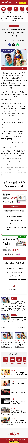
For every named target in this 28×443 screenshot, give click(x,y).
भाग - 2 (14, 315)
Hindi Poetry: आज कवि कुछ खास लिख (18, 402)
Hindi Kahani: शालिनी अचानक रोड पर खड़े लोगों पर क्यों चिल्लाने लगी (13, 422)
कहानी (9, 17)
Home (3, 17)
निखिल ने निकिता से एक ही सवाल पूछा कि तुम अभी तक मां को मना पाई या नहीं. (13, 319)
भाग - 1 (14, 298)
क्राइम (13, 381)
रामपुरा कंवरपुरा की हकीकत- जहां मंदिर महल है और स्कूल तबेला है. (13, 412)
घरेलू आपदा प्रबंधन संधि (18, 392)
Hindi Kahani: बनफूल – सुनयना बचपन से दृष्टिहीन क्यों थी (14, 374)
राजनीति (12, 363)
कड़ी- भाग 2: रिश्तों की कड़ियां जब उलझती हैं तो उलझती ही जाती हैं (6, 345)
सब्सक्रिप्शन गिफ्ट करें (11, 254)
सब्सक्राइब (22, 2)
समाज (19, 363)
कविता (13, 399)
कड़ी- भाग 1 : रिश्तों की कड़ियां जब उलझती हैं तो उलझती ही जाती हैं (20, 345)
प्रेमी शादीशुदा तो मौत (17, 383)
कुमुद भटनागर (8, 40)
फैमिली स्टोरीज (17, 17)
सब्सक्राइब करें (14, 207)
